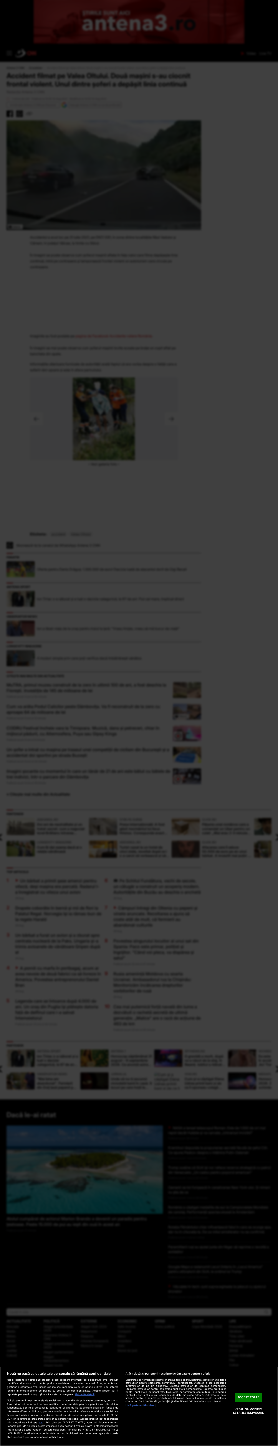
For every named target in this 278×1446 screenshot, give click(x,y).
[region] (139, 1406)
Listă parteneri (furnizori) (141, 1405)
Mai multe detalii (84, 1394)
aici (41, 1422)
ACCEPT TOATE (248, 1397)
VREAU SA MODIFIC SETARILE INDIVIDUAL (248, 1410)
